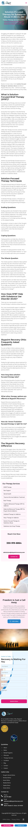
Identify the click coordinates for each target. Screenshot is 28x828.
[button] (26, 3)
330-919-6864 (7, 825)
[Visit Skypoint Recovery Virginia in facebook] (23, 819)
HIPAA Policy (6, 819)
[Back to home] (6, 3)
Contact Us (14, 556)
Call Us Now (15, 621)
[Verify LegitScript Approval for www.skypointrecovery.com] (14, 738)
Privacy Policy (16, 819)
